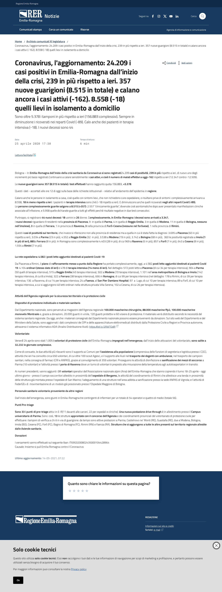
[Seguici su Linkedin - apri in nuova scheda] (176, 16)
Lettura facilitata (23, 155)
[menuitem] (184, 30)
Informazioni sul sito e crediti (159, 526)
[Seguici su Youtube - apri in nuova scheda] (170, 16)
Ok (18, 580)
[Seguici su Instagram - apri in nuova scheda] (158, 16)
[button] (202, 16)
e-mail (157, 530)
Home (18, 41)
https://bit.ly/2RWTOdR (102, 327)
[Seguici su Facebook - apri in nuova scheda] (152, 16)
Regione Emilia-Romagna (27, 3)
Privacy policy (79, 569)
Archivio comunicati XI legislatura (45, 41)
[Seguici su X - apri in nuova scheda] (164, 16)
